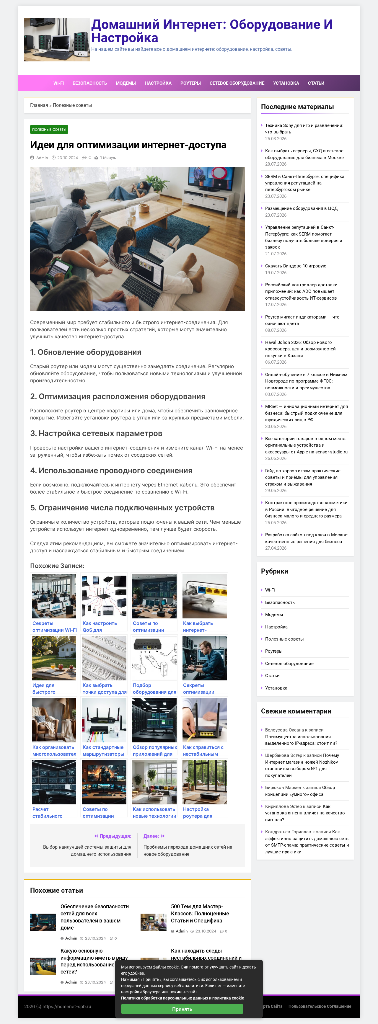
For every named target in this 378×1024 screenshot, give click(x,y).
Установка (286, 83)
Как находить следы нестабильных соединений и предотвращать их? (206, 958)
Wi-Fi (58, 83)
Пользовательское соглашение (320, 1006)
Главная (39, 105)
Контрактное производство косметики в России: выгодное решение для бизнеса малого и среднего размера (306, 509)
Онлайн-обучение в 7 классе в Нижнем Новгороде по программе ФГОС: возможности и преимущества (306, 381)
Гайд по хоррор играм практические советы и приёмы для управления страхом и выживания (302, 477)
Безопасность (90, 83)
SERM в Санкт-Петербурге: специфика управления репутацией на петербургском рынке (304, 183)
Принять (182, 1009)
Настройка (158, 83)
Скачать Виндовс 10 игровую (295, 266)
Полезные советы (72, 105)
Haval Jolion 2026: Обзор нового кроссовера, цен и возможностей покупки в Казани (300, 349)
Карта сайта (270, 1006)
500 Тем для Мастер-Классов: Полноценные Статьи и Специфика (200, 914)
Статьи (316, 83)
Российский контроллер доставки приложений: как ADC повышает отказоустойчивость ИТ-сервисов (301, 291)
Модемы (126, 83)
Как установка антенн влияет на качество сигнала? (305, 813)
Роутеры (190, 83)
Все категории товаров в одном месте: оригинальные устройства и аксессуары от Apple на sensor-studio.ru (306, 445)
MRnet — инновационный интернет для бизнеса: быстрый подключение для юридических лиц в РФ (306, 413)
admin (42, 158)
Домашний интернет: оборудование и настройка (212, 31)
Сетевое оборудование (237, 83)
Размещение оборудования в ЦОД (301, 208)
